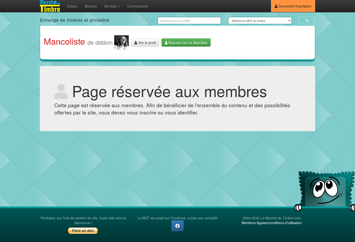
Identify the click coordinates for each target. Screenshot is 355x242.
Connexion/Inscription (294, 6)
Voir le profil (146, 42)
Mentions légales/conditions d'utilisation (272, 222)
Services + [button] (112, 6)
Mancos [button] (91, 6)
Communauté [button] (137, 6)
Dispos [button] (72, 6)
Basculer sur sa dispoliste (187, 42)
